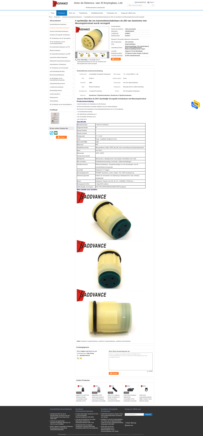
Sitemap (133, 423)
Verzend (148, 414)
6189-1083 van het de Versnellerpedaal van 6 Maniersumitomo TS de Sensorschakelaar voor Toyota (109, 429)
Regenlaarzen (54, 97)
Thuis (52, 13)
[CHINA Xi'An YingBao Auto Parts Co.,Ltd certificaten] (55, 118)
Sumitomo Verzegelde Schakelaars (60, 35)
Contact (116, 59)
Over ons (72, 13)
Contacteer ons (112, 13)
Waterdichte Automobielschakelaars (60, 61)
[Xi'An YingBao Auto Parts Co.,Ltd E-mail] (81, 358)
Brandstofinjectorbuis (56, 90)
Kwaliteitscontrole (97, 13)
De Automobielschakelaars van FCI (60, 47)
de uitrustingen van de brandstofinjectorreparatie (57, 79)
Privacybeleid (62, 434)
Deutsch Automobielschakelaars (59, 31)
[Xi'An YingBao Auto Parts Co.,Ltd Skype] (78, 358)
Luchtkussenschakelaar (56, 87)
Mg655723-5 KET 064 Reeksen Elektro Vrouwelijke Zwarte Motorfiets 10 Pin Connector (82, 399)
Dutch (151, 2)
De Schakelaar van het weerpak (59, 68)
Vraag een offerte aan (128, 13)
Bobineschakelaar (55, 50)
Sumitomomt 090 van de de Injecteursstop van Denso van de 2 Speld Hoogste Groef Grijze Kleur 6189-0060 (60, 416)
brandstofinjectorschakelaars (58, 24)
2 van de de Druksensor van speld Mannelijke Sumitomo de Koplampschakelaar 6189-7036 (85, 421)
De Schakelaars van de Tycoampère (60, 38)
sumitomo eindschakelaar (123, 341)
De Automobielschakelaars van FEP (60, 54)
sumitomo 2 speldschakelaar (89, 341)
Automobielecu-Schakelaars (58, 64)
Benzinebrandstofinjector (57, 75)
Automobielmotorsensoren (57, 83)
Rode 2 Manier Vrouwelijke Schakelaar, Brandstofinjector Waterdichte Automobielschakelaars (61, 428)
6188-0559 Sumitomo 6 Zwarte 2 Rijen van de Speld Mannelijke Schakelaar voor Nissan (112, 415)
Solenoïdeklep (54, 101)
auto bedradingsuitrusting (57, 71)
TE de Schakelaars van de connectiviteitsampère (57, 42)
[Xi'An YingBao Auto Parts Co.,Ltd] (60, 4)
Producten (61, 13)
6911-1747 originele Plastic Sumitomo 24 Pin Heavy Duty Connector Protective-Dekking (114, 399)
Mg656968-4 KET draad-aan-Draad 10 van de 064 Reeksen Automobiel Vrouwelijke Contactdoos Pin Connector (99, 399)
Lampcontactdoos (55, 94)
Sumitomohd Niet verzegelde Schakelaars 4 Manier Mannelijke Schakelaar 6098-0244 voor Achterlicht (87, 426)
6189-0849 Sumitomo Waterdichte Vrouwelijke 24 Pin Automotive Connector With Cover (130, 399)
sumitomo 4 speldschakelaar (106, 341)
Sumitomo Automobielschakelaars (72, 17)
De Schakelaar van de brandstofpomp (61, 104)
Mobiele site (129, 425)
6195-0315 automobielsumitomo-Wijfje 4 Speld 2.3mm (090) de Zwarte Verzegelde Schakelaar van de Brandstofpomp (146, 399)
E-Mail (128, 423)
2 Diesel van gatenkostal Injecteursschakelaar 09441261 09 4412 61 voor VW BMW (60, 422)
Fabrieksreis (83, 13)
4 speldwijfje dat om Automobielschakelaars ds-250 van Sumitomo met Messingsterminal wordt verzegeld (91, 61)
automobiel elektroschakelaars (58, 57)
